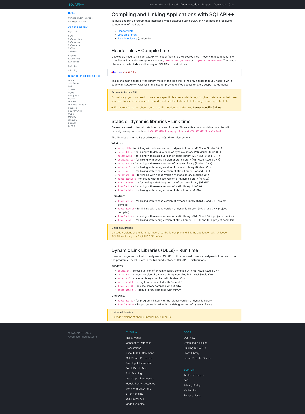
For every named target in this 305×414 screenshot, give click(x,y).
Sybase (71, 89)
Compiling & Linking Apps (80, 18)
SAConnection (75, 39)
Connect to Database (138, 342)
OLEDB (71, 126)
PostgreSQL (74, 95)
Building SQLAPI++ (77, 22)
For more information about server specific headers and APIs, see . (168, 107)
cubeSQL (72, 120)
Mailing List (190, 390)
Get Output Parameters (140, 378)
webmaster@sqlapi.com (82, 336)
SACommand (74, 42)
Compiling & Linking (195, 342)
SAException (74, 45)
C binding (72, 70)
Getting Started (168, 4)
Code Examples (135, 403)
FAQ (186, 380)
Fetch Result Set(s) (137, 368)
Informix (72, 101)
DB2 (70, 86)
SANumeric (73, 62)
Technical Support (195, 375)
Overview (189, 337)
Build (72, 12)
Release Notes (192, 395)
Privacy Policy (192, 385)
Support (206, 4)
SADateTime (74, 59)
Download (220, 4)
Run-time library (127, 38)
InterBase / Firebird (77, 104)
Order (232, 4)
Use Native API (135, 398)
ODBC (71, 114)
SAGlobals (73, 66)
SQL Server (73, 83)
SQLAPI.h (72, 32)
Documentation (189, 4)
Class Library (78, 27)
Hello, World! (133, 337)
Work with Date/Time (138, 388)
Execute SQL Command (140, 353)
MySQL (71, 92)
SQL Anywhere (75, 111)
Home (153, 4)
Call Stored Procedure (139, 358)
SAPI (70, 36)
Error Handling (134, 393)
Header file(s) (126, 30)
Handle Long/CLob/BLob (140, 383)
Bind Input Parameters (139, 363)
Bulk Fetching (134, 373)
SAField (71, 48)
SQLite (71, 98)
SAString (72, 56)
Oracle (71, 80)
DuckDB (72, 123)
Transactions (133, 347)
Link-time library (127, 34)
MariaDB (72, 117)
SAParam (72, 51)
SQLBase (72, 108)
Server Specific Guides (84, 76)
